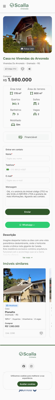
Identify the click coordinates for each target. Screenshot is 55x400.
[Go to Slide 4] (25, 298)
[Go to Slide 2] (21, 298)
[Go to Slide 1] (19, 298)
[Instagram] (31, 366)
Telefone (10, 165)
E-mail (9, 176)
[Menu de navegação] (4, 6)
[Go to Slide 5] (27, 298)
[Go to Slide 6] (29, 298)
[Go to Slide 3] (23, 298)
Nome (9, 154)
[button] (27, 34)
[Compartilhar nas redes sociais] (29, 69)
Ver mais (26, 257)
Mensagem (11, 187)
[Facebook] (24, 366)
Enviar (27, 212)
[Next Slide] (49, 34)
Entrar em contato (14, 149)
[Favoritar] (22, 69)
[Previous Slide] (5, 34)
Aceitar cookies (27, 384)
